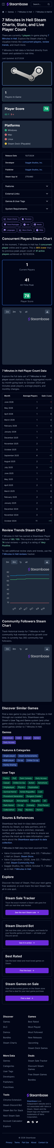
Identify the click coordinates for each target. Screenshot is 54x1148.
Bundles (7, 1037)
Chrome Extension (12, 1099)
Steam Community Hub (22, 862)
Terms (17, 1142)
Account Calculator (12, 1121)
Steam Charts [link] (12, 219)
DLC (5, 1027)
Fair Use (25, 1142)
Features (9, 186)
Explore (7, 1126)
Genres (6, 1060)
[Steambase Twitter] (37, 1122)
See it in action (25, 943)
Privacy (9, 1142)
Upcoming (33, 1042)
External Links (12, 193)
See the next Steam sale (25, 912)
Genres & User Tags (15, 201)
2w (7, 311)
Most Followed (35, 1032)
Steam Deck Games (38, 1048)
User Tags (8, 1071)
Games (11, 12)
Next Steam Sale (11, 1115)
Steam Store (27, 856)
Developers (8, 1076)
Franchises (8, 1087)
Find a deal (25, 998)
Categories (8, 1066)
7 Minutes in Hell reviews (14, 554)
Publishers (8, 1082)
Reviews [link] (28, 219)
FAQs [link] (41, 230)
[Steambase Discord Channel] (28, 1122)
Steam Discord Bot (12, 1105)
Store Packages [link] (13, 225)
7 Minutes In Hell (25, 12)
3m (14, 311)
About (33, 1142)
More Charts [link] (27, 230)
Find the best (25, 970)
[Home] (3, 12)
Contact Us (43, 1142)
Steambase (32, 1101)
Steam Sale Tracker (37, 1060)
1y (20, 311)
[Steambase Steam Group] (33, 1122)
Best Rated (33, 1021)
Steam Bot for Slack (13, 1110)
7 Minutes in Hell (22, 869)
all (26, 311)
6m (14, 562)
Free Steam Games (37, 1074)
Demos (6, 1032)
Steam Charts (10, 1042)
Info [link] (28, 225)
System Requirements (16, 208)
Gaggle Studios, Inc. (34, 162)
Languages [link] (11, 230)
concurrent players (31, 41)
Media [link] (39, 225)
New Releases (35, 1037)
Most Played (34, 1027)
